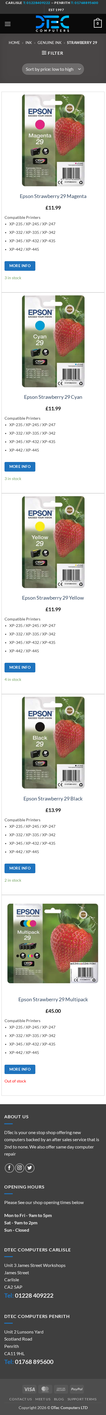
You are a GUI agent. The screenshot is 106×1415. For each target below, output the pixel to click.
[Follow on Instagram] (19, 1168)
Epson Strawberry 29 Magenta (53, 196)
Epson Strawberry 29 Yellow (53, 598)
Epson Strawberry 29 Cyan (53, 397)
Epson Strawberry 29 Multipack (53, 999)
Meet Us (42, 1399)
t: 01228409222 (36, 3)
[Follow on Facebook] (9, 1168)
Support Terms (82, 1399)
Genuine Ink (50, 42)
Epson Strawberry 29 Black (53, 798)
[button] (7, 24)
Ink (28, 42)
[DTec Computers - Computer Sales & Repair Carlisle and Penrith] (52, 24)
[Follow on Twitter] (29, 1168)
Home (14, 42)
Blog (59, 1399)
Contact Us (20, 1399)
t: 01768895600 (84, 3)
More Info (20, 265)
